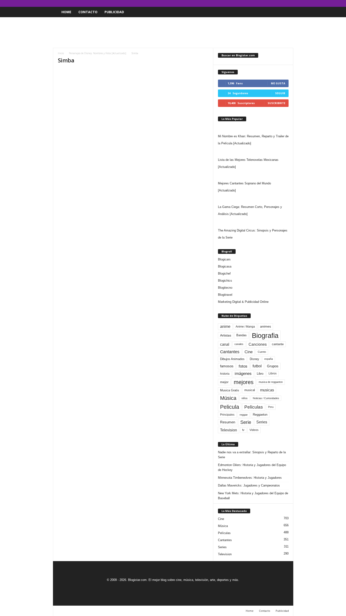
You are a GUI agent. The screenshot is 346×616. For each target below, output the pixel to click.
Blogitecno (225, 287)
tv (243, 430)
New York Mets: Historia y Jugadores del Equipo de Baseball (253, 495)
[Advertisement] (173, 32)
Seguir (280, 93)
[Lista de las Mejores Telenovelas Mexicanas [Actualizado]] (253, 151)
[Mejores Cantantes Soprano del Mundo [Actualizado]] (253, 175)
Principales (227, 414)
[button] (286, 12)
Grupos (272, 366)
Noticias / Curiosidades (266, 398)
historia (224, 373)
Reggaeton (260, 414)
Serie (245, 422)
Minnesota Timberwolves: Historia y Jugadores (250, 477)
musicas (267, 390)
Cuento (262, 351)
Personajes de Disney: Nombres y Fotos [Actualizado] (97, 53)
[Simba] (133, 111)
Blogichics (225, 280)
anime (225, 326)
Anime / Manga (245, 326)
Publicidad (114, 12)
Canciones (258, 344)
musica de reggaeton (271, 382)
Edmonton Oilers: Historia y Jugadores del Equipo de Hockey (252, 467)
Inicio (61, 53)
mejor (224, 382)
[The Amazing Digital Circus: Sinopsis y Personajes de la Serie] (253, 222)
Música (228, 398)
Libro (260, 373)
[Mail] (275, 3)
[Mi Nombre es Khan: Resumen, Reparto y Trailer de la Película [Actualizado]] (253, 128)
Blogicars (224, 259)
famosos (226, 366)
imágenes (243, 373)
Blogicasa (224, 266)
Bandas (241, 335)
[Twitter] (282, 3)
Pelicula (229, 407)
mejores (243, 382)
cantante (278, 344)
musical (249, 390)
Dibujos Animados (232, 359)
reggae (244, 414)
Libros (273, 373)
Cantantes (229, 351)
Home (66, 12)
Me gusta (278, 83)
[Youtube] (290, 3)
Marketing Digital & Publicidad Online (243, 302)
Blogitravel (225, 294)
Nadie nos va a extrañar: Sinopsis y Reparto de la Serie (252, 454)
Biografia (265, 335)
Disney (254, 359)
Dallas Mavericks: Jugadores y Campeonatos (249, 485)
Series (261, 422)
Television (228, 430)
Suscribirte (276, 103)
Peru (271, 406)
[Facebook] (268, 3)
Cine (249, 351)
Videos (253, 430)
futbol (257, 366)
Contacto (87, 12)
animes (265, 326)
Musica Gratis (229, 390)
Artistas (225, 335)
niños (244, 398)
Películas (253, 407)
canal (224, 344)
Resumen (227, 422)
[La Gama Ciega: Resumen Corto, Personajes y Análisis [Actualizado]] (253, 198)
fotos (243, 366)
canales (238, 344)
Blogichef (224, 273)
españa (268, 358)
